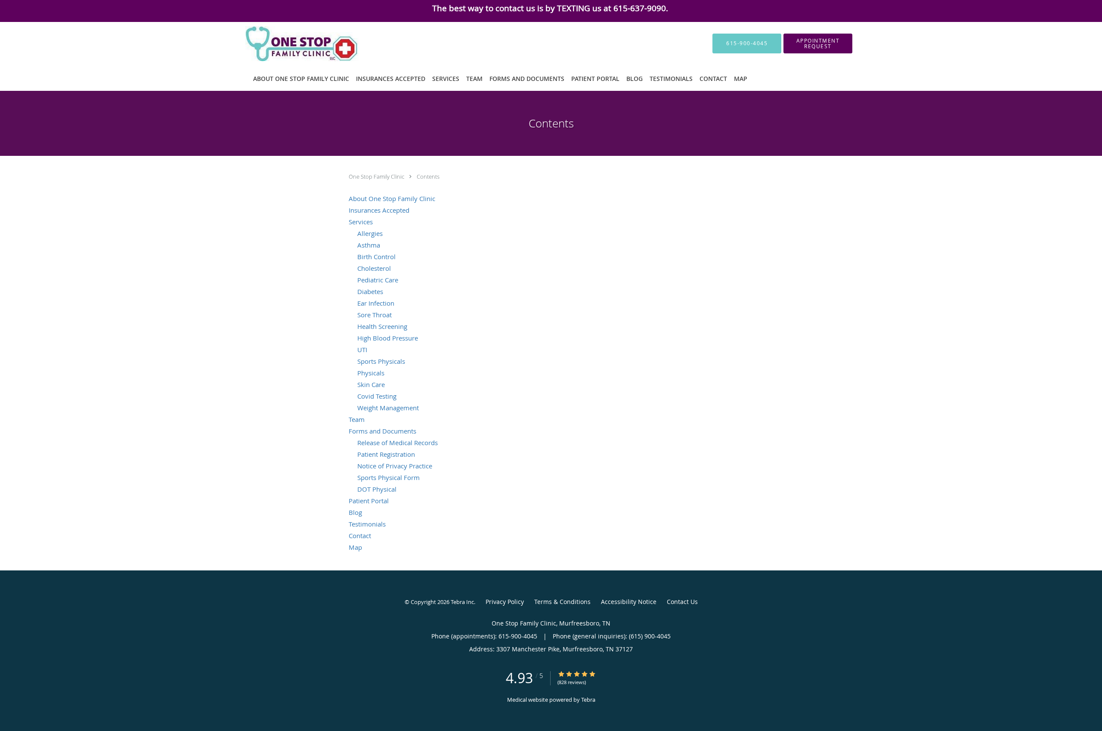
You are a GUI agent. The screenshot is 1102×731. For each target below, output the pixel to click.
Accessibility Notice (628, 602)
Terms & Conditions (562, 602)
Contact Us (682, 602)
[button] (817, 43)
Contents (428, 176)
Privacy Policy (505, 602)
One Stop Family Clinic (377, 176)
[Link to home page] (289, 43)
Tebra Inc (462, 602)
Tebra (588, 699)
